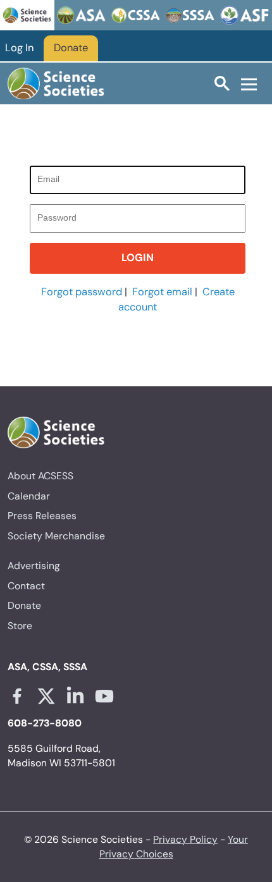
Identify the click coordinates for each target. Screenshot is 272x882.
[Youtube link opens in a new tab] (104, 696)
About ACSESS (40, 475)
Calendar (29, 496)
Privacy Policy (185, 839)
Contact (26, 585)
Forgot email (162, 291)
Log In (19, 47)
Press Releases (42, 515)
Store (20, 625)
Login (137, 257)
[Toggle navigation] (248, 83)
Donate (71, 47)
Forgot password (81, 291)
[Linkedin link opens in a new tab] (75, 696)
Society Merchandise (56, 535)
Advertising (34, 565)
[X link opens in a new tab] (46, 696)
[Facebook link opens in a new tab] (17, 696)
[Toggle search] (222, 83)
